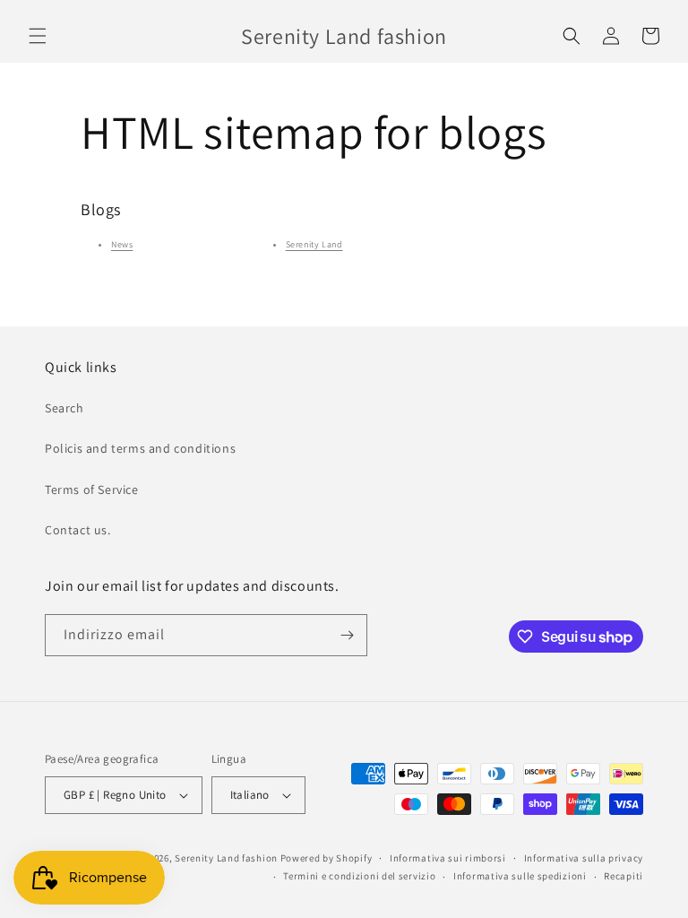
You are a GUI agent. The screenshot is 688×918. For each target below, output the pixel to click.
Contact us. (78, 530)
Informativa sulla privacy (584, 858)
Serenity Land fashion (226, 858)
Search (64, 408)
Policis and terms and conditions (140, 448)
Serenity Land (314, 244)
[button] (37, 36)
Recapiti (623, 876)
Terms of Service (92, 489)
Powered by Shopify (326, 858)
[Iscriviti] (346, 635)
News (122, 244)
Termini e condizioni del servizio (359, 876)
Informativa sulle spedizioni (520, 876)
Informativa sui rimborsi (448, 858)
